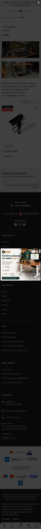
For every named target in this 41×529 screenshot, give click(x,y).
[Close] (38, 2)
